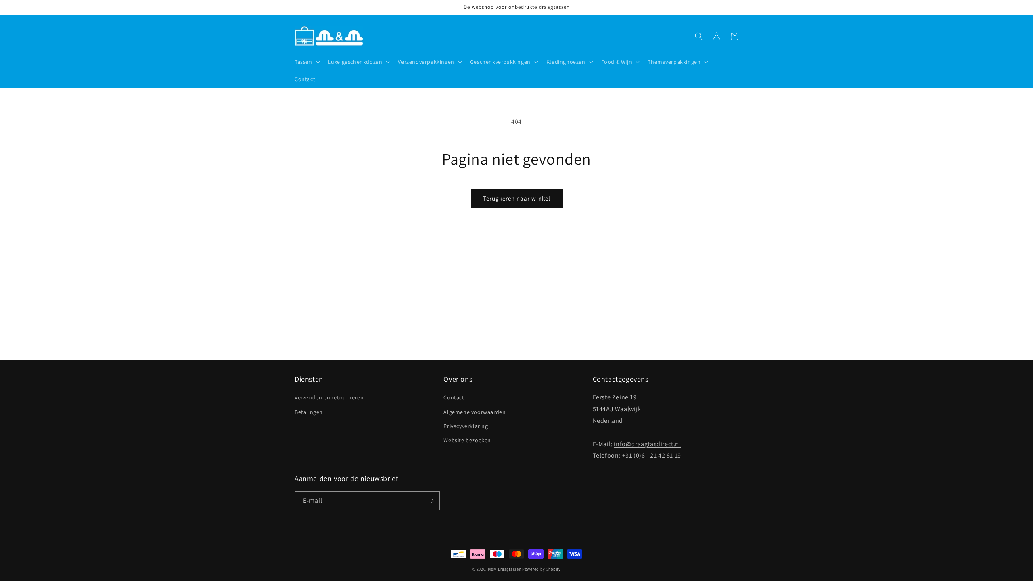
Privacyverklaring (465, 426)
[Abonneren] (430, 500)
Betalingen (309, 412)
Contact (453, 397)
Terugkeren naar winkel (516, 198)
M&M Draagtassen (504, 569)
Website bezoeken (467, 440)
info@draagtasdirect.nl (647, 444)
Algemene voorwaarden (474, 412)
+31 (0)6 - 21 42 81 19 (651, 455)
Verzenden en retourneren (329, 397)
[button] (306, 61)
